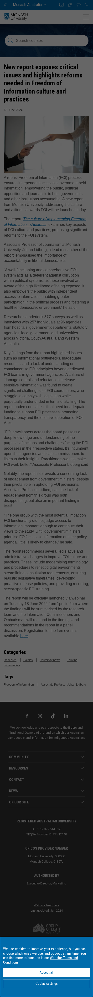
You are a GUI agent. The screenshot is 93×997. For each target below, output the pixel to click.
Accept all (46, 972)
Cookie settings (47, 983)
